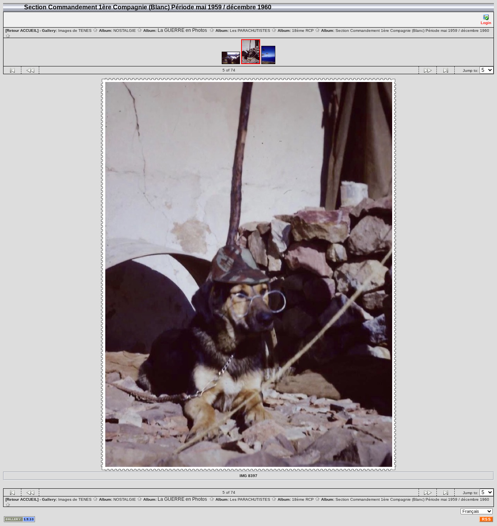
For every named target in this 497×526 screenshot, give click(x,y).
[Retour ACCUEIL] (21, 30)
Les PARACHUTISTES (250, 30)
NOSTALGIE (125, 30)
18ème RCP (303, 30)
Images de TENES (75, 30)
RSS (486, 519)
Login (486, 23)
